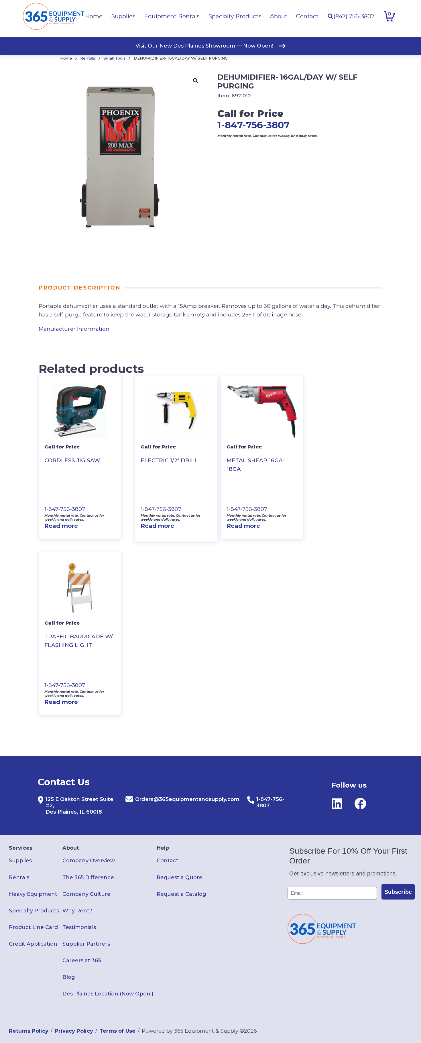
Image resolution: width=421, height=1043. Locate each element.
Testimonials (79, 927)
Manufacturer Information (74, 329)
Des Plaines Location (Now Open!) (107, 994)
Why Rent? (77, 911)
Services (20, 848)
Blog (68, 977)
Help (163, 848)
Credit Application (33, 944)
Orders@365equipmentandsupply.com (187, 799)
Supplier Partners (86, 944)
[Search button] (330, 16)
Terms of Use (117, 1031)
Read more (61, 525)
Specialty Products (34, 911)
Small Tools (114, 58)
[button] (195, 81)
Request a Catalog (181, 894)
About (70, 848)
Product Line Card (33, 927)
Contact (167, 860)
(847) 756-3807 (354, 16)
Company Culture (86, 894)
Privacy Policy (74, 1031)
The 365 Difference (88, 877)
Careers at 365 (81, 960)
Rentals (87, 58)
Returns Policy (28, 1031)
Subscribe (398, 892)
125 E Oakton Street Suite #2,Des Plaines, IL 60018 (79, 805)
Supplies (20, 860)
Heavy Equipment (33, 894)
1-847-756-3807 (253, 125)
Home (66, 58)
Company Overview (88, 860)
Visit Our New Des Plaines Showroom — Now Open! (204, 46)
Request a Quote (179, 877)
